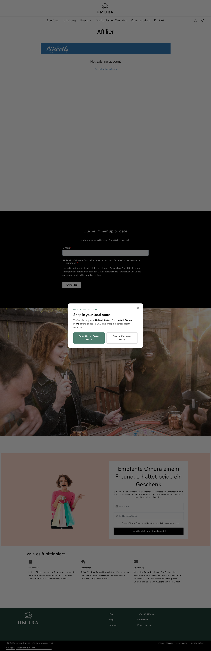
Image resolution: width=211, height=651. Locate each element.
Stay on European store (122, 338)
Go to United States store (89, 338)
